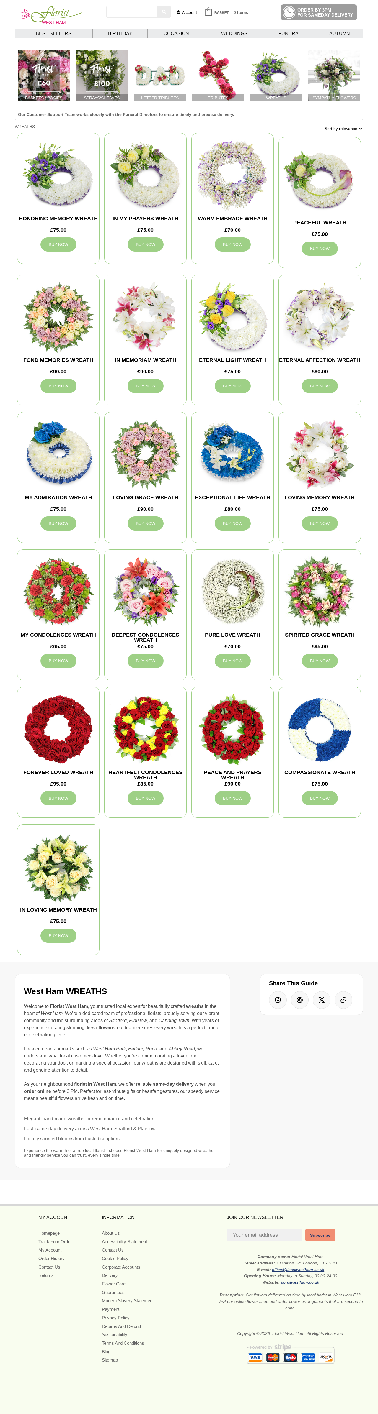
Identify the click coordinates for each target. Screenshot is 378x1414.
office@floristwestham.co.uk (298, 1269)
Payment (110, 1309)
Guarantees (113, 1292)
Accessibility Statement (124, 1241)
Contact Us (49, 1267)
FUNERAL (289, 33)
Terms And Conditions (123, 1343)
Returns (46, 1275)
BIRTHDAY (120, 33)
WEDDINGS (234, 33)
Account (189, 12)
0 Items (241, 12)
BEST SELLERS (53, 33)
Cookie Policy (115, 1258)
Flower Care (114, 1283)
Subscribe (320, 1235)
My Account (49, 1249)
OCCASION (176, 33)
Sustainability (114, 1334)
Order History (51, 1258)
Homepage (49, 1233)
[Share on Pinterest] (300, 1000)
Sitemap (110, 1359)
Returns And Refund (121, 1326)
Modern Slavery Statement (128, 1300)
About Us (111, 1233)
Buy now (58, 244)
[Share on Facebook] (278, 1000)
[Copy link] (343, 1000)
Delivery (110, 1275)
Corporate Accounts (121, 1267)
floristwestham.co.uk (300, 1282)
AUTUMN (339, 33)
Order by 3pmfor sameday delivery (325, 12)
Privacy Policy (116, 1317)
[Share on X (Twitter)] (321, 1000)
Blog (106, 1351)
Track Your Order (55, 1241)
